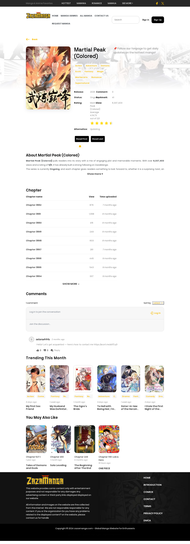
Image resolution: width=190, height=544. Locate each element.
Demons (105, 65)
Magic (100, 71)
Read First (81, 138)
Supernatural (82, 83)
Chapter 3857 (33, 249)
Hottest (66, 3)
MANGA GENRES (69, 15)
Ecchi (78, 71)
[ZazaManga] (38, 15)
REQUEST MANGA (61, 23)
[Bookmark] (80, 146)
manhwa (81, 3)
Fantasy (89, 71)
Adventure (91, 65)
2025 (92, 91)
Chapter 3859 (33, 231)
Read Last (97, 138)
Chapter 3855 (33, 267)
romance (97, 3)
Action (78, 65)
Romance (96, 77)
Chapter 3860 (34, 222)
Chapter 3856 (33, 258)
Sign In (145, 19)
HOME (55, 15)
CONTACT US (102, 15)
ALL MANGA (86, 15)
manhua (112, 3)
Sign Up (158, 19)
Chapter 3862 (33, 204)
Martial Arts (81, 77)
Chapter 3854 (34, 276)
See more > (127, 3)
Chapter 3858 (34, 240)
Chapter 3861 (33, 213)
